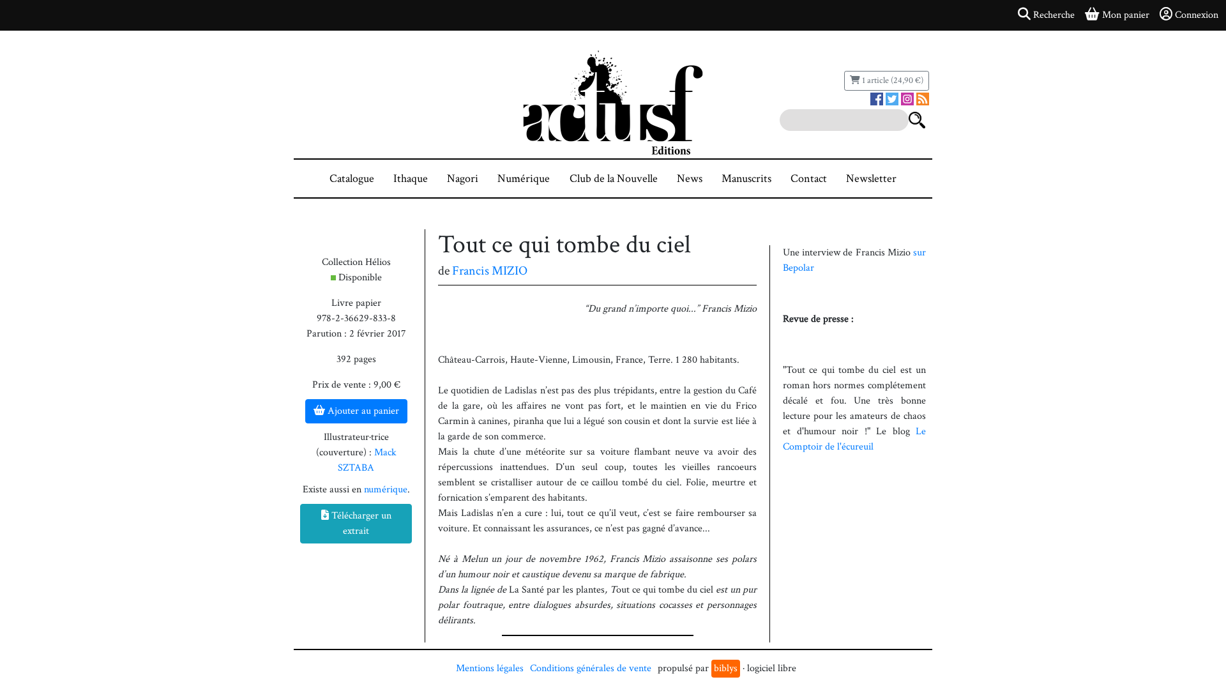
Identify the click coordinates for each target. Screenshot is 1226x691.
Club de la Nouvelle (614, 178)
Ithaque (410, 178)
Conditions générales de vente (590, 668)
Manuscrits (746, 178)
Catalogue (351, 178)
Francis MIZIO (489, 270)
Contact (809, 178)
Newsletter (871, 178)
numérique (385, 489)
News (689, 178)
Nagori (462, 178)
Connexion (1196, 15)
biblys (726, 668)
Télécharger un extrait (360, 523)
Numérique (523, 178)
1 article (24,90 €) (891, 80)
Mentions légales (490, 668)
